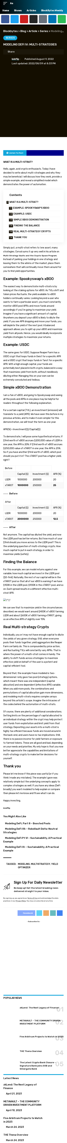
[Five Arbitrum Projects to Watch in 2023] (10, 1036)
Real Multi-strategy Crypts (32, 231)
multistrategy (40, 864)
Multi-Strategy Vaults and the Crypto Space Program (30, 255)
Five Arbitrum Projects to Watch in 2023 (41, 1036)
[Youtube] (24, 19)
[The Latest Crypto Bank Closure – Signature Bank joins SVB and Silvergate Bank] (10, 1066)
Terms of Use (32, 898)
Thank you (20, 237)
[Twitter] (15, 19)
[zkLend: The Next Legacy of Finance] (10, 1008)
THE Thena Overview (31, 1051)
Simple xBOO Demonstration (31, 219)
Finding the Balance (27, 225)
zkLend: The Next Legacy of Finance (39, 1007)
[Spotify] (62, 19)
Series (10, 37)
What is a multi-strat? (23, 202)
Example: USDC (22, 213)
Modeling (24, 864)
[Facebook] (5, 19)
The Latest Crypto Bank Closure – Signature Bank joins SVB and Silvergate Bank (38, 1065)
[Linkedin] (52, 19)
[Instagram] (33, 19)
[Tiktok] (43, 19)
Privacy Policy (21, 901)
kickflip (15, 59)
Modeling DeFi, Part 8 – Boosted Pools (27, 823)
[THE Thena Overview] (10, 1051)
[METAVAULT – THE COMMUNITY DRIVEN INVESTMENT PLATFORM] (10, 1022)
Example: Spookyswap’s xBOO (31, 208)
